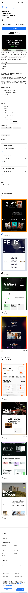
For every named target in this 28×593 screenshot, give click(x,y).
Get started (21, 2)
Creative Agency (17, 127)
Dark (3, 135)
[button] (26, 2)
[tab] (14, 62)
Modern (7, 135)
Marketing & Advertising (7, 127)
